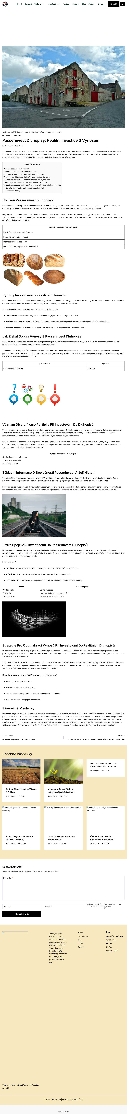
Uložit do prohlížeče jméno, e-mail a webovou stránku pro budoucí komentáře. (104, 905)
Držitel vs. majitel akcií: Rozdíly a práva (18, 738)
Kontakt (113, 4)
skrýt (38, 164)
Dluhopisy (6, 136)
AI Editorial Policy (63, 1111)
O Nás (100, 4)
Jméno (7, 907)
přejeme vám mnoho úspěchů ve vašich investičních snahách (43, 725)
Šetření (75, 4)
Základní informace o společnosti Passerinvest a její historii (26, 180)
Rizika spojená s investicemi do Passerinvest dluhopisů (25, 182)
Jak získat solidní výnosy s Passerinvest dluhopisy (23, 174)
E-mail (48, 907)
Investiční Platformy (114, 936)
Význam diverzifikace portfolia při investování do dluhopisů (26, 177)
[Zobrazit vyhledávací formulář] (122, 4)
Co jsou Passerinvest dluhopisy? (16, 169)
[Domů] (3, 132)
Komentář (8, 878)
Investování (16, 136)
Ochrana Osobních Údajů (72, 1099)
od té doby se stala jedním (58, 478)
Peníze (66, 4)
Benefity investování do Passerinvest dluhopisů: (25, 188)
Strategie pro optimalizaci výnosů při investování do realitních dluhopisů (32, 185)
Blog (79, 940)
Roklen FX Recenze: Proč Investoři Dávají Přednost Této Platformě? (96, 738)
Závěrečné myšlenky (11, 191)
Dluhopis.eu (9, 146)
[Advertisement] (63, 23)
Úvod (19, 4)
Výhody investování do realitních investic (19, 171)
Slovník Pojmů (88, 4)
